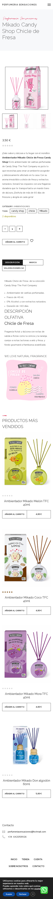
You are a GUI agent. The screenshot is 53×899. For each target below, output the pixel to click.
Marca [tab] (33, 262)
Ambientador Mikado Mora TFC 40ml (26, 695)
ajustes (37, 888)
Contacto (38, 866)
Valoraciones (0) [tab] (14, 268)
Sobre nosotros (18, 866)
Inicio (14, 859)
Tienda (25, 859)
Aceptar (9, 894)
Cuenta (38, 859)
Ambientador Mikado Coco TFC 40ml (26, 599)
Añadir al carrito (15, 242)
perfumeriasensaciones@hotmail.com (27, 831)
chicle (32, 211)
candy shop (17, 211)
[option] (9, 121)
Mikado (43, 211)
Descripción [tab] (12, 262)
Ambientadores (22, 206)
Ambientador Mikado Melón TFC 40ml (26, 502)
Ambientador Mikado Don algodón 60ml (26, 782)
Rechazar (22, 894)
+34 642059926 (17, 836)
